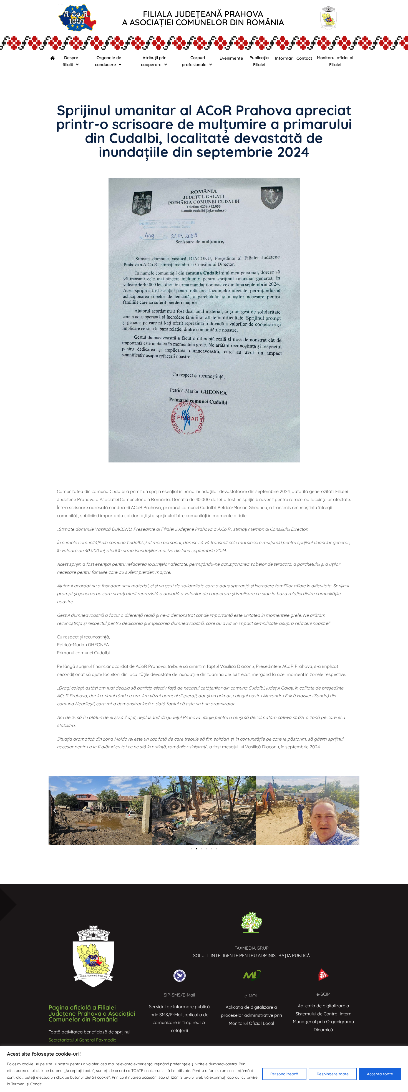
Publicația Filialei (259, 61)
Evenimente (231, 58)
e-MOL (251, 995)
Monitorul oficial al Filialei (335, 61)
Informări (284, 58)
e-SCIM (323, 994)
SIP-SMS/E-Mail (179, 995)
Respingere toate (333, 1073)
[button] (54, 810)
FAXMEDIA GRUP (252, 948)
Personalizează (284, 1073)
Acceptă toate (380, 1073)
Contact (304, 58)
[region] (204, 1069)
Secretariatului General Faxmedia (83, 1040)
